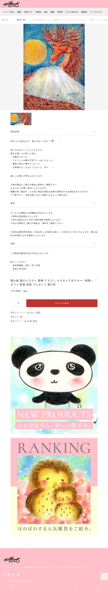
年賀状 (60, 12)
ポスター (31, 312)
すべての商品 (9, 12)
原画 (52, 12)
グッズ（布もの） (72, 12)
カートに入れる (62, 303)
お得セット (28, 12)
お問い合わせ (74, 567)
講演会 (84, 12)
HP (83, 567)
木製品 (38, 12)
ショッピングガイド (58, 567)
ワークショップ (96, 12)
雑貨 (19, 12)
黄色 (35, 321)
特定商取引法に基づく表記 (36, 567)
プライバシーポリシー (13, 567)
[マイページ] (10, 586)
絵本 (46, 12)
